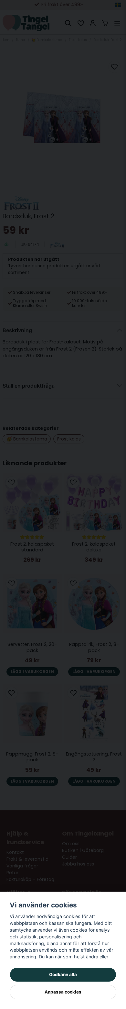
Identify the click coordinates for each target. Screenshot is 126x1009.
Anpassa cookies (63, 991)
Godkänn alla (63, 974)
